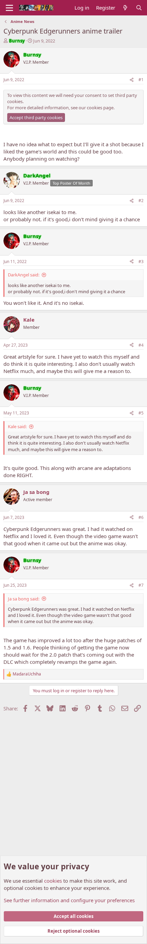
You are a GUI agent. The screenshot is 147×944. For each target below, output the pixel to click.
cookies (53, 880)
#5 (141, 413)
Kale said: (17, 426)
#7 (141, 585)
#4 (141, 345)
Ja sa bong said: (23, 599)
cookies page (100, 107)
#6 (141, 517)
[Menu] (9, 8)
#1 (141, 80)
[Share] (131, 80)
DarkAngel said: (23, 275)
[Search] (139, 7)
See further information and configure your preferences (69, 900)
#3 (141, 261)
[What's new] (125, 7)
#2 (141, 200)
